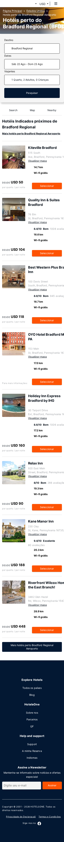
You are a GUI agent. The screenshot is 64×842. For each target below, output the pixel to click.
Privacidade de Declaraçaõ (21, 816)
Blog (32, 694)
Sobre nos (32, 712)
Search (13, 110)
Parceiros (32, 719)
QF (32, 726)
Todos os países (32, 687)
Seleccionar (47, 185)
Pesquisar (32, 92)
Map (32, 110)
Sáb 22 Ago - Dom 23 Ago (27, 64)
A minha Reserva (32, 750)
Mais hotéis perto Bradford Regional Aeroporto (31, 133)
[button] (32, 4)
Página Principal (12, 10)
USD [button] (42, 4)
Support (32, 744)
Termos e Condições (50, 816)
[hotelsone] (16, 3)
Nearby (51, 110)
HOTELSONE (37, 806)
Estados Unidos (35, 10)
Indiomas (32, 757)
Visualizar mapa (37, 160)
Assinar (52, 785)
